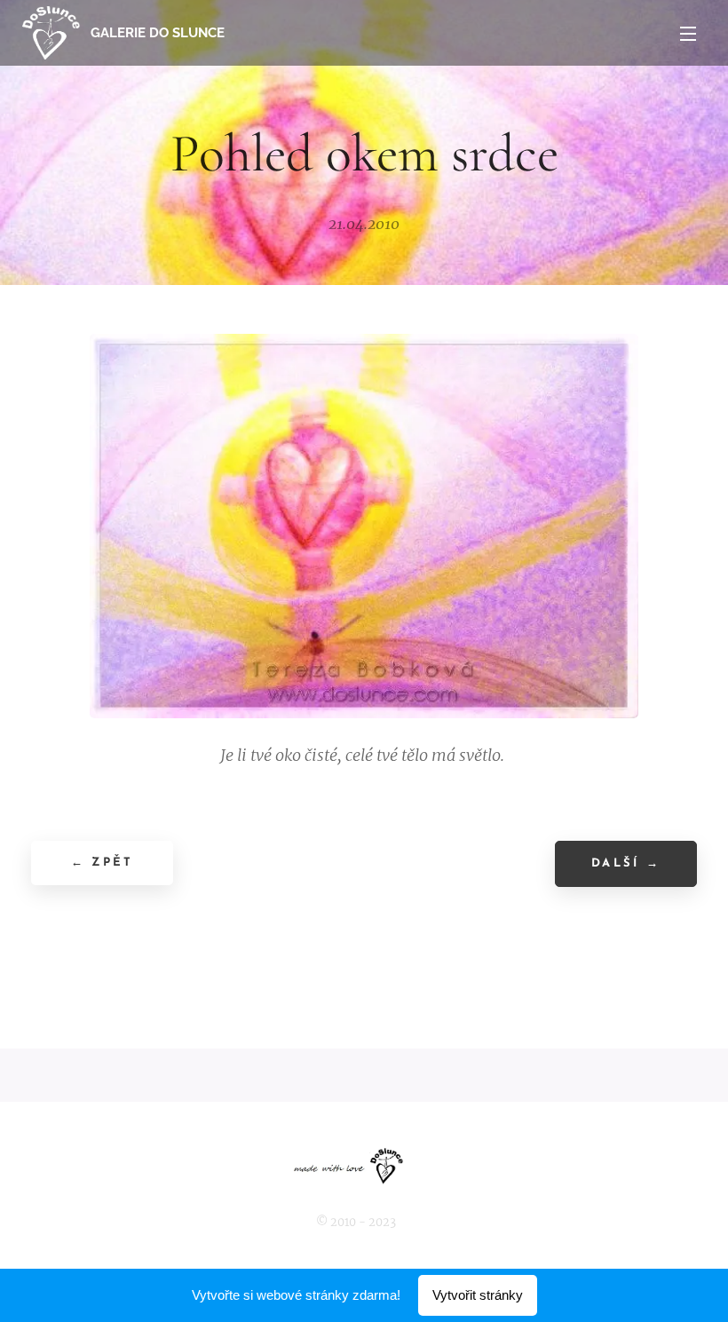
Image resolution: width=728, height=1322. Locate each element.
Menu (688, 33)
